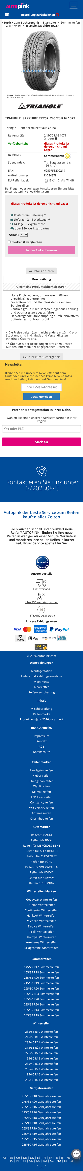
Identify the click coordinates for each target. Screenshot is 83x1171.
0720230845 (42, 488)
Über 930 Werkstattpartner (41, 602)
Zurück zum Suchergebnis (21, 22)
